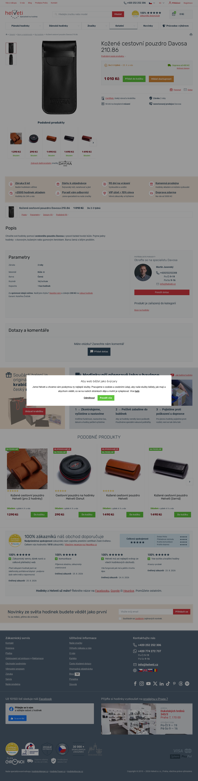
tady (137, 391)
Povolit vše (106, 397)
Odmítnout (89, 397)
